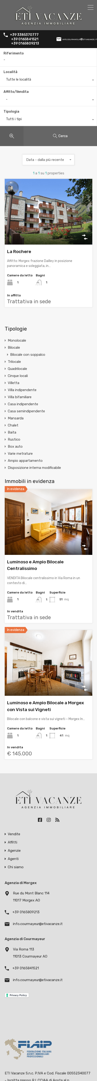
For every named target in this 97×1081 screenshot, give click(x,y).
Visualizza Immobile (48, 231)
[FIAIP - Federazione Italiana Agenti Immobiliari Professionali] (28, 1060)
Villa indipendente (22, 390)
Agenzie (14, 850)
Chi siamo (16, 867)
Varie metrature (20, 453)
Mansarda (16, 418)
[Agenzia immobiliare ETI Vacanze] (48, 24)
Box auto (15, 446)
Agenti (13, 859)
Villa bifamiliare (20, 397)
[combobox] (48, 80)
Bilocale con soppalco (27, 354)
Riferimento (14, 53)
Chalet (13, 425)
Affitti (12, 842)
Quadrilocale (17, 369)
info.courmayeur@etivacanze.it (79, 39)
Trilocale (14, 362)
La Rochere (19, 251)
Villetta (13, 383)
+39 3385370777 (24, 35)
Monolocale (17, 340)
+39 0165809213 (25, 43)
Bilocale (14, 347)
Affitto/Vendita (16, 92)
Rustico (14, 439)
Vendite (14, 834)
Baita (12, 432)
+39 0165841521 (24, 39)
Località (10, 72)
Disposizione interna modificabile (34, 468)
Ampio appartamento (25, 461)
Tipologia (11, 112)
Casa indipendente (23, 404)
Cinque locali (18, 376)
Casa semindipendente (26, 411)
